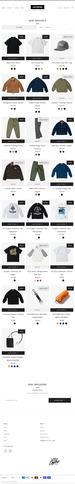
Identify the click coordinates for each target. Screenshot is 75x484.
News (5, 440)
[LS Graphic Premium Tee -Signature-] (13, 210)
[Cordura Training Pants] (13, 128)
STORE (9, 8)
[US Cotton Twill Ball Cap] (61, 45)
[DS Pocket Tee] (37, 45)
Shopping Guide (44, 437)
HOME (3, 8)
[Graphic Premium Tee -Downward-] (61, 210)
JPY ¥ (13, 477)
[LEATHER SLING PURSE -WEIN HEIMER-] (13, 339)
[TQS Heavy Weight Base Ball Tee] (37, 253)
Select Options (12, 58)
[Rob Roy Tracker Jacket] (61, 128)
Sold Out (61, 58)
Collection (6, 434)
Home (5, 427)
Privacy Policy (44, 434)
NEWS (17, 8)
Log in (60, 8)
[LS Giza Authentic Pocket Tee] (13, 296)
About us (42, 431)
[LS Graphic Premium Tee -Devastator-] (37, 210)
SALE (22, 8)
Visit (5, 437)
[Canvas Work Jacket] (13, 170)
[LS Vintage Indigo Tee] (61, 170)
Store (5, 431)
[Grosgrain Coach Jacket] (13, 85)
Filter (19, 27)
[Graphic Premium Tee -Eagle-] (13, 253)
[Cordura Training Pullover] (61, 85)
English (4, 477)
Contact (42, 427)
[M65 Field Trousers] (37, 170)
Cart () (67, 8)
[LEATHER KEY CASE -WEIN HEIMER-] (61, 296)
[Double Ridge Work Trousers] (37, 128)
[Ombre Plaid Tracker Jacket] (37, 85)
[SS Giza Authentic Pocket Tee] (61, 253)
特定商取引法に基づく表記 (47, 440)
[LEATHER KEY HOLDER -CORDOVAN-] (37, 296)
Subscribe (58, 400)
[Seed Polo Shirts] (13, 45)
